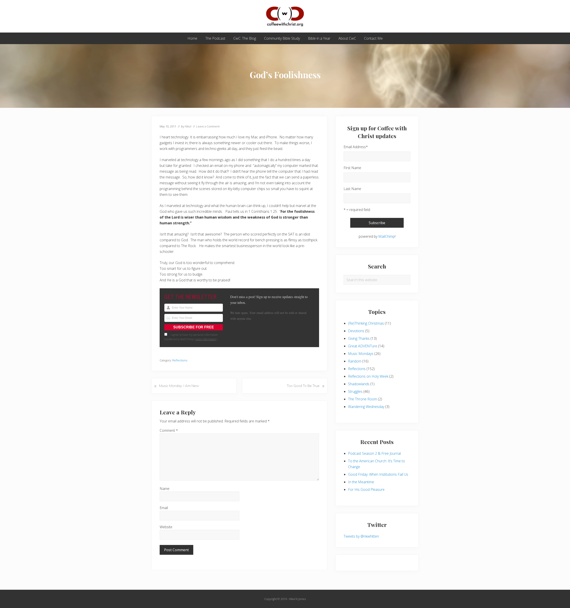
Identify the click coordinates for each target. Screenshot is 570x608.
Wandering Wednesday (366, 406)
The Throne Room (362, 399)
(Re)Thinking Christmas (366, 323)
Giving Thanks (359, 338)
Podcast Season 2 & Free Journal (374, 453)
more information (205, 339)
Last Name (352, 188)
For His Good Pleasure (366, 489)
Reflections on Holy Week (368, 376)
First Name (352, 167)
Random (354, 361)
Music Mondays (360, 353)
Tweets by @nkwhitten (361, 536)
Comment (169, 430)
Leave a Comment (208, 126)
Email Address (356, 146)
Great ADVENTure (362, 346)
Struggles (355, 391)
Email (164, 507)
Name (164, 488)
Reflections (179, 360)
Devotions (356, 330)
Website (166, 526)
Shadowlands (358, 383)
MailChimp (386, 236)
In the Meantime (361, 481)
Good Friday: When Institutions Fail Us (378, 474)
